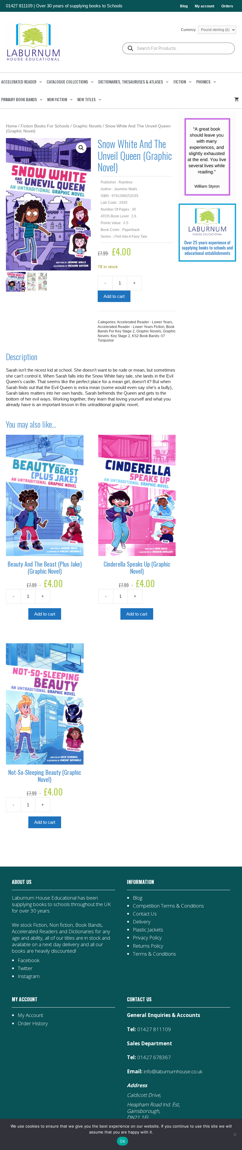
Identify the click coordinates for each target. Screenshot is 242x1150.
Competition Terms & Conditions (168, 905)
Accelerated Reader (18, 81)
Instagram (29, 976)
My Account (30, 1015)
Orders (227, 6)
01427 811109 (19, 5)
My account (204, 6)
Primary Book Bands (19, 99)
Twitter (25, 968)
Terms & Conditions (154, 953)
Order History (33, 1023)
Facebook (29, 960)
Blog (184, 6)
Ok (122, 1141)
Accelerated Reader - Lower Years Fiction (131, 327)
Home (11, 126)
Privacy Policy (147, 937)
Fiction (180, 81)
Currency (189, 30)
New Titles (86, 99)
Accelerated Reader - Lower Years (144, 322)
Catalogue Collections (67, 81)
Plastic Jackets (148, 929)
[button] (81, 147)
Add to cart (114, 296)
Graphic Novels (87, 126)
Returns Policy (148, 945)
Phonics (203, 81)
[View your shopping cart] (237, 99)
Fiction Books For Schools (45, 126)
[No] (235, 1134)
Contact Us (145, 913)
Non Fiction (57, 99)
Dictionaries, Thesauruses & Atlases (130, 81)
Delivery (142, 921)
